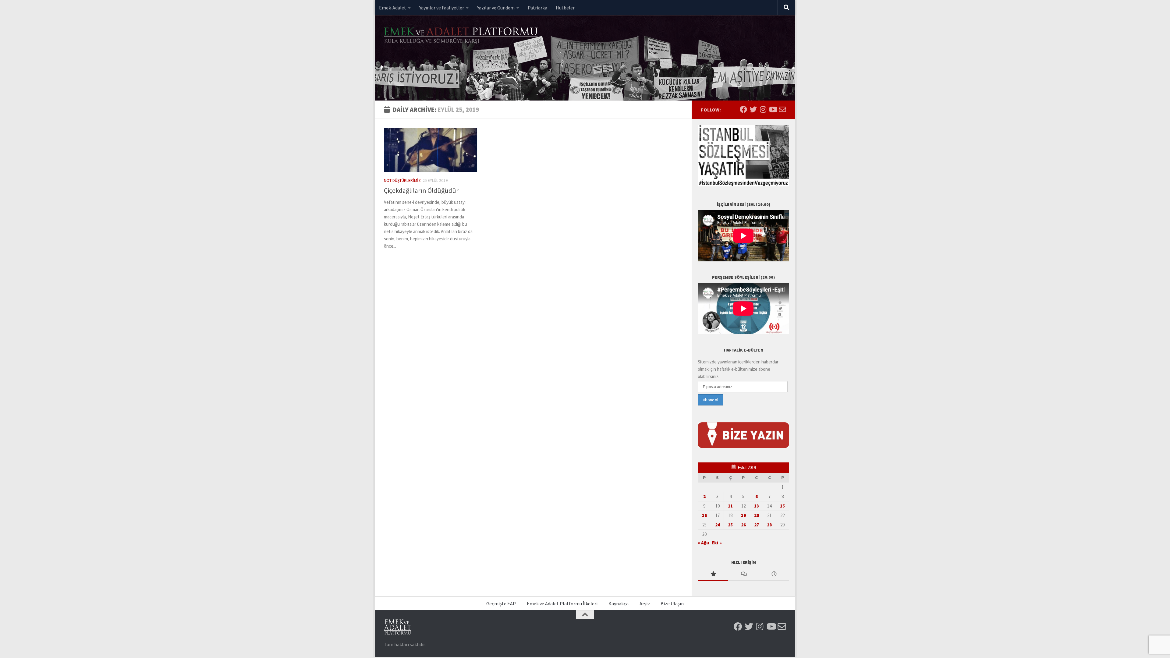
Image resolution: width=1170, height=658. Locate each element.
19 (743, 515)
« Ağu (703, 543)
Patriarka (537, 8)
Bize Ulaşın (672, 603)
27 (756, 525)
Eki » (717, 543)
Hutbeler (565, 8)
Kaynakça (618, 603)
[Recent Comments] (743, 574)
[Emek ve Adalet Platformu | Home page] (461, 35)
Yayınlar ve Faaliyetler (441, 8)
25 (730, 525)
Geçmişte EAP (501, 603)
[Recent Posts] (774, 574)
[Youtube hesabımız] (772, 109)
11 (730, 506)
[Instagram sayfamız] (763, 109)
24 (717, 525)
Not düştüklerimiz (402, 180)
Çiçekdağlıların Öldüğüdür (421, 190)
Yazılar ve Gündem (496, 8)
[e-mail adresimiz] (782, 109)
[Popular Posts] (713, 574)
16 (704, 515)
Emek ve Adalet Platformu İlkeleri (562, 603)
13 (756, 506)
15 (782, 506)
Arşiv (645, 603)
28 (769, 525)
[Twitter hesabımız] (753, 109)
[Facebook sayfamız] (743, 109)
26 (743, 525)
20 (756, 515)
